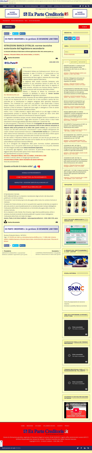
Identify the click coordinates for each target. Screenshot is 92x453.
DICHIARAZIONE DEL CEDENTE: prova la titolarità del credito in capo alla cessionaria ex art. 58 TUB (76, 136)
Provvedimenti (6, 20)
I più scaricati (82, 62)
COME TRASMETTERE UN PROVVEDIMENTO (31, 177)
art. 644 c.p (18, 237)
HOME (5, 6)
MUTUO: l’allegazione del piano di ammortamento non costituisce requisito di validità (74, 79)
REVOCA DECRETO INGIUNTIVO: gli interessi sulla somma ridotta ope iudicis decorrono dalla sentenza (74, 102)
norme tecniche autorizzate (42, 239)
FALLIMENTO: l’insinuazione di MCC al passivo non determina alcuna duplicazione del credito (75, 125)
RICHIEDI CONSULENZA (31, 6)
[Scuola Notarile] (76, 289)
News (26, 20)
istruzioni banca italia (26, 239)
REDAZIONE (19, 6)
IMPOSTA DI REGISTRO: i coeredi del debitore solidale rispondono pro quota (14, 253)
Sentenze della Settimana (17, 20)
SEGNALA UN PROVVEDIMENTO (63, 6)
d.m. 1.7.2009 (43, 237)
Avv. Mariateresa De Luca (11, 95)
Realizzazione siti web (8, 448)
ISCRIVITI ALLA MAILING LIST (31, 187)
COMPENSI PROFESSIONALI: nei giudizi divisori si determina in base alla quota (48, 253)
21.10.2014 (11, 237)
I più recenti (74, 62)
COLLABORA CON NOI (49, 426)
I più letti (66, 62)
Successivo (55, 251)
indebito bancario (14, 239)
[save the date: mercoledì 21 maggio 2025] (76, 234)
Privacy (1, 444)
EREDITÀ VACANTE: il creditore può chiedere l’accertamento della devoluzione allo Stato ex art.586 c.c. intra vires (75, 68)
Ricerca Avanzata (69, 54)
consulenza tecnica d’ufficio (30, 237)
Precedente (7, 251)
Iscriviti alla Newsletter (34, 20)
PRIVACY (49, 6)
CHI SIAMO (11, 6)
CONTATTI (43, 6)
